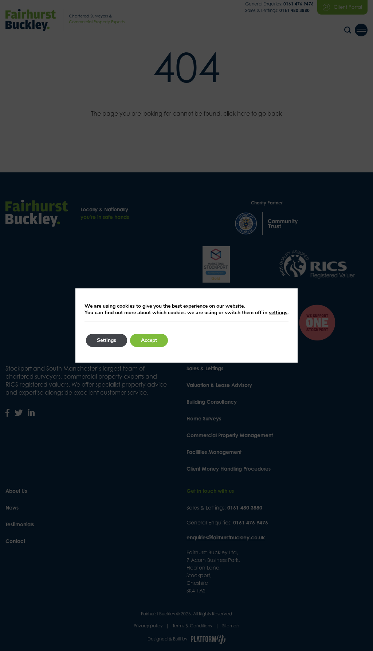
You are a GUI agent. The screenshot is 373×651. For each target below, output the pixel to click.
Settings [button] (106, 340)
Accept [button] (149, 340)
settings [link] (278, 312)
